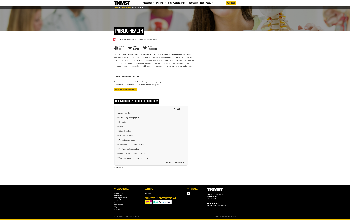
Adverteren (148, 193)
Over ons (117, 209)
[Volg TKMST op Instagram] (188, 195)
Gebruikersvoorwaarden (133, 216)
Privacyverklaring (119, 216)
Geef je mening (118, 204)
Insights (116, 202)
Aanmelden (231, 3)
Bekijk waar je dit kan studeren (125, 89)
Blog (115, 207)
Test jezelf (117, 200)
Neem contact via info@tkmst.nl (216, 205)
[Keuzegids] (167, 202)
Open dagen (118, 195)
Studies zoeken (118, 193)
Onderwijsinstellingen (120, 198)
